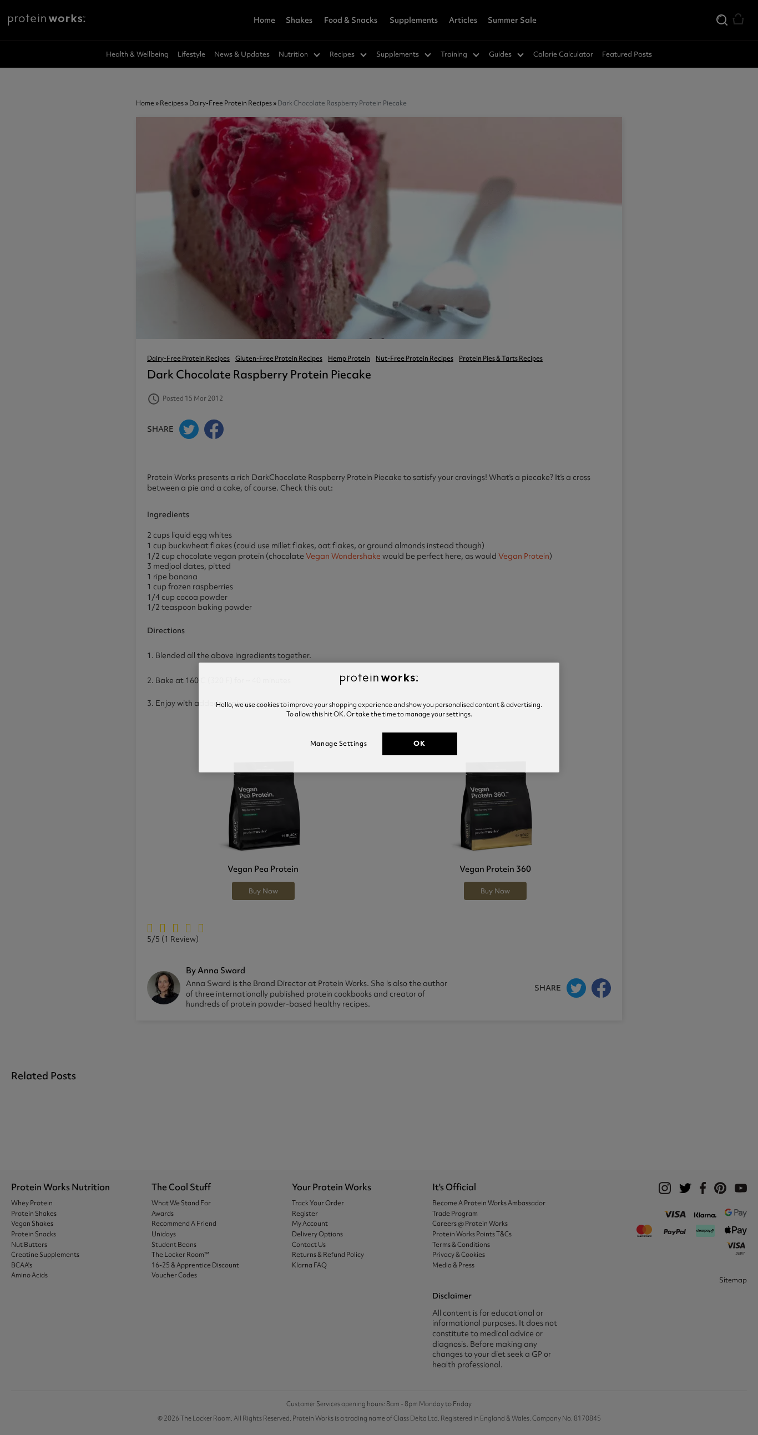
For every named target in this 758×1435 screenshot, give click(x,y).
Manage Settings (338, 743)
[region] (379, 717)
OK (419, 743)
